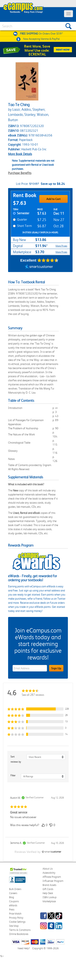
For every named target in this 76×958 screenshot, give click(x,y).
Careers (13, 893)
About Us (48, 868)
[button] (38, 709)
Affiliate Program (52, 876)
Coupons (14, 901)
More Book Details (20, 154)
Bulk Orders (15, 889)
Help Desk (48, 893)
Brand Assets (49, 885)
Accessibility (49, 872)
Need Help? (24, 948)
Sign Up (56, 668)
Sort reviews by (16, 759)
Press (11, 909)
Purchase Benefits (19, 173)
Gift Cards (48, 889)
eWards (13, 905)
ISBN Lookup (50, 897)
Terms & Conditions (20, 929)
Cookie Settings (17, 921)
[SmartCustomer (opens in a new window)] (39, 266)
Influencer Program (53, 880)
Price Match (15, 913)
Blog (11, 897)
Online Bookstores (18, 934)
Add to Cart (53, 199)
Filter (13, 775)
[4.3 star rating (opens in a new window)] (48, 260)
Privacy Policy (16, 917)
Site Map (14, 925)
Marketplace (49, 901)
